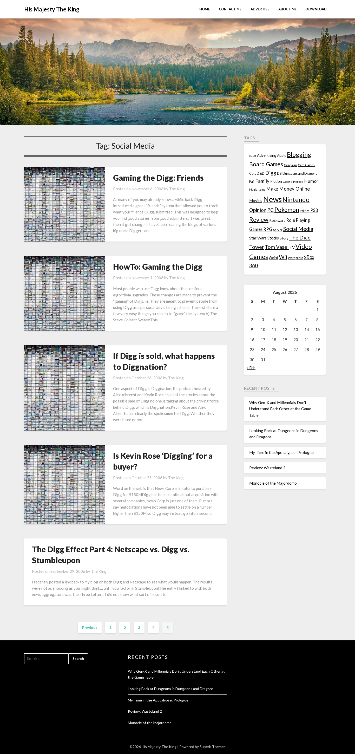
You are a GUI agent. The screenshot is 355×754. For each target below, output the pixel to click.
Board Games (266, 163)
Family (262, 181)
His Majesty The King (52, 9)
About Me (287, 9)
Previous (89, 627)
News (272, 199)
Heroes (298, 181)
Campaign (290, 165)
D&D (261, 173)
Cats (252, 174)
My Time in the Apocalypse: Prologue (281, 452)
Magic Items (257, 189)
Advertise (260, 9)
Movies (255, 200)
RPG (267, 229)
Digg (270, 173)
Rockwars (277, 220)
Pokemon (286, 209)
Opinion (257, 210)
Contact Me (230, 9)
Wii (283, 257)
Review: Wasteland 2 (267, 467)
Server (277, 229)
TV (292, 247)
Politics (305, 210)
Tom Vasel (277, 247)
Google (287, 181)
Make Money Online (288, 189)
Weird (273, 258)
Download (316, 9)
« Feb (251, 367)
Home (204, 9)
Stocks (273, 238)
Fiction (276, 181)
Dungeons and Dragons (299, 174)
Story (284, 238)
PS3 (314, 210)
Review (258, 219)
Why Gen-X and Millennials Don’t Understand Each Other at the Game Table (280, 409)
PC (270, 210)
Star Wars (258, 238)
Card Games (306, 165)
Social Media (298, 229)
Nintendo (296, 199)
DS (279, 173)
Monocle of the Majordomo (273, 483)
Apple (281, 155)
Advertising (266, 155)
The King (177, 188)
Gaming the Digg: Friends (158, 177)
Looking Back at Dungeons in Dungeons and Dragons (171, 688)
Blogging (299, 154)
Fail (251, 181)
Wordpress (295, 257)
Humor (311, 181)
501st (252, 155)
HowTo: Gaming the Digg (157, 266)
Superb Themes (213, 746)
